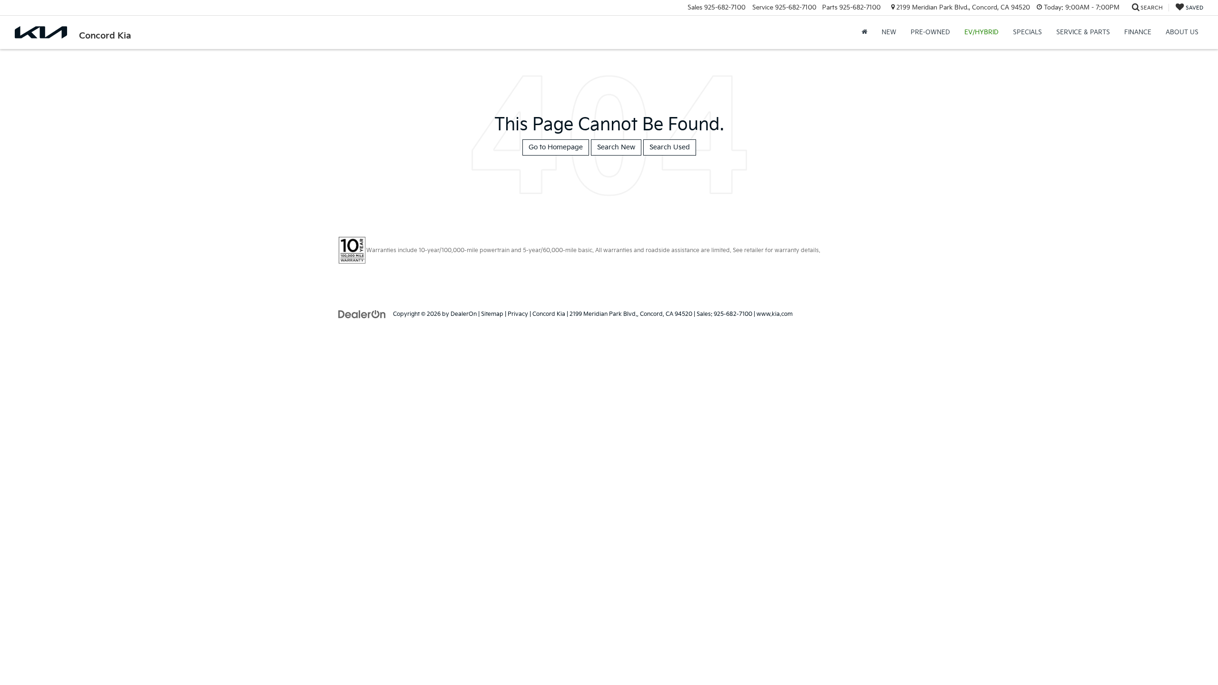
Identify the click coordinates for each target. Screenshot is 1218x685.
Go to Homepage (556, 147)
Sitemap (492, 314)
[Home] (864, 32)
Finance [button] (1137, 32)
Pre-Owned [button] (930, 32)
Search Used (669, 147)
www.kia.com (774, 314)
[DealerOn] (362, 314)
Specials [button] (1027, 32)
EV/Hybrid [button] (981, 32)
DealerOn (464, 314)
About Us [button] (1182, 32)
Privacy (518, 314)
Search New (616, 147)
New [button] (889, 32)
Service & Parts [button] (1083, 32)
